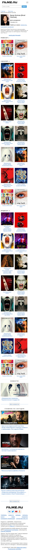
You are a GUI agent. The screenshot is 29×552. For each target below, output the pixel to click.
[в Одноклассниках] (19, 511)
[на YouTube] (16, 511)
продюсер (10, 27)
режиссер (24, 25)
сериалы (25, 515)
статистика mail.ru (22, 518)
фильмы (18, 515)
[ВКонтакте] (9, 511)
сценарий (4, 27)
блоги (2, 517)
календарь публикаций (8, 518)
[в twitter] (12, 511)
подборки (25, 517)
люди (13, 517)
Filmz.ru (12, 526)
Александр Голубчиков (11, 529)
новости (11, 515)
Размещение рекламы (14, 549)
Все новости (14, 404)
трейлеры (4, 515)
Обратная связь (21, 547)
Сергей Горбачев (6, 531)
